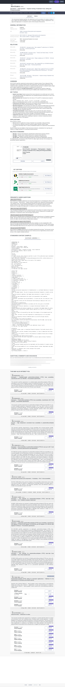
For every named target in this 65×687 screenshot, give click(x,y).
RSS (39, 684)
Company (30, 684)
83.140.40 (26, 12)
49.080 (21, 12)
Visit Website (48, 175)
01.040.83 (30, 492)
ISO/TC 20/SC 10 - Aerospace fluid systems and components (33, 35)
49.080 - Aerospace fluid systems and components (30, 31)
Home (26, 684)
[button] (43, 13)
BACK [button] (11, 12)
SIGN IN (61, 1)
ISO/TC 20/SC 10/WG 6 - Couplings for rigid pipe (30, 36)
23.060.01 (33, 652)
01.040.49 (24, 492)
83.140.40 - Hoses (23, 32)
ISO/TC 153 (38, 652)
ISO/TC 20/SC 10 (32, 12)
